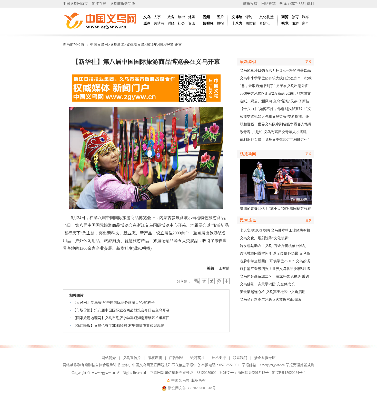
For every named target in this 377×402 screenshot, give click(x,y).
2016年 (151, 45)
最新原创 (248, 61)
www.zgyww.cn (103, 373)
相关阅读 (76, 295)
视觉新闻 (248, 153)
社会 (181, 23)
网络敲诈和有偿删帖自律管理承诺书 (91, 365)
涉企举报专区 (265, 358)
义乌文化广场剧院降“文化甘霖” (265, 238)
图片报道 (166, 45)
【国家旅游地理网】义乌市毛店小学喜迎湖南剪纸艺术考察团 (121, 318)
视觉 (285, 23)
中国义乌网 (99, 45)
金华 (124, 365)
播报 (220, 23)
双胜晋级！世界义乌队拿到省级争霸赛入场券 (276, 124)
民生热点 (248, 220)
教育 (295, 17)
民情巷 (159, 23)
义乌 (147, 17)
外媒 (191, 17)
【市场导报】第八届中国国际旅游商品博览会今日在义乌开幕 (121, 310)
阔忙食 (250, 23)
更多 (308, 61)
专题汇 (264, 23)
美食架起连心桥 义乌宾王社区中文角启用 (272, 292)
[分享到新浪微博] (212, 281)
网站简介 (109, 358)
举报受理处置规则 (300, 365)
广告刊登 (176, 358)
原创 (147, 23)
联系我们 (240, 358)
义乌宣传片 (132, 358)
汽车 (305, 17)
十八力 (237, 23)
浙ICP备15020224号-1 (289, 373)
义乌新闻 (117, 45)
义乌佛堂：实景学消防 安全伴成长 (267, 284)
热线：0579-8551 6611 (297, 4)
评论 (249, 17)
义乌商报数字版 (122, 4)
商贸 (285, 17)
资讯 (191, 23)
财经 (171, 23)
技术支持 (219, 358)
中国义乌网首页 (75, 4)
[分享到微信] (197, 281)
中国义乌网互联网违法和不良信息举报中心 (166, 365)
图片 (220, 17)
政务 (171, 17)
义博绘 (237, 17)
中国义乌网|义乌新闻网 (101, 20)
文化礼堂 (266, 17)
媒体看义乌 (135, 45)
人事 (157, 17)
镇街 (181, 17)
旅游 (295, 23)
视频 (206, 17)
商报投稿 (250, 4)
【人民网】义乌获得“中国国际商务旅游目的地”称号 (114, 303)
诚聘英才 (197, 358)
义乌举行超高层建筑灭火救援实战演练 (270, 299)
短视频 (208, 23)
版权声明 (155, 358)
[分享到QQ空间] (204, 281)
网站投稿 (268, 4)
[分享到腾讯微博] (219, 281)
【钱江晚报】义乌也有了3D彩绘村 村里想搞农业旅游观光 (118, 326)
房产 (305, 23)
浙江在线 (99, 4)
